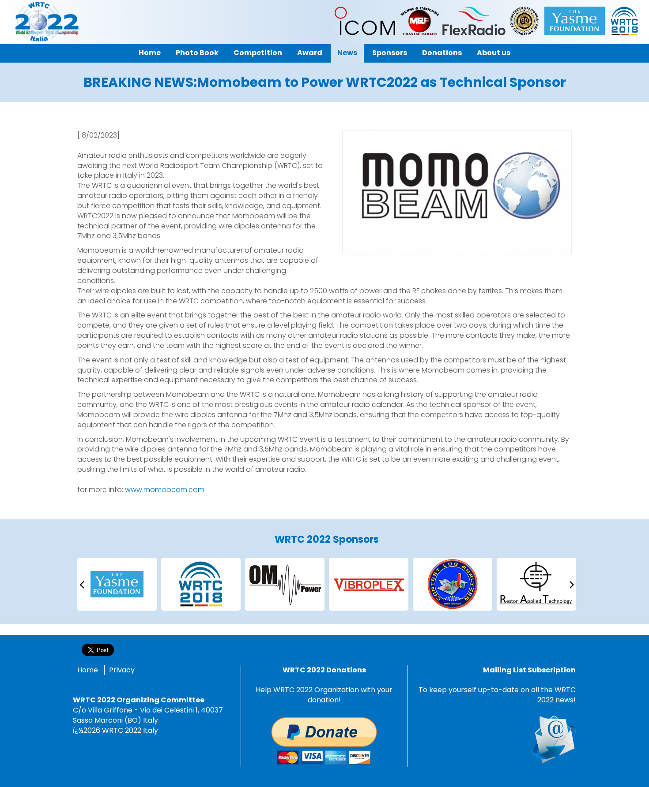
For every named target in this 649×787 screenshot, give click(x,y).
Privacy (122, 670)
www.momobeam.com (164, 490)
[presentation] (81, 584)
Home (87, 670)
